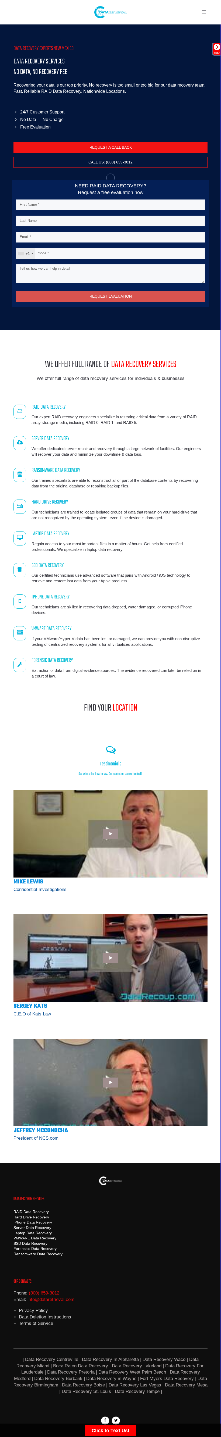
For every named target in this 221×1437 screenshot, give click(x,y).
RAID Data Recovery (31, 1212)
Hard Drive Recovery (31, 1217)
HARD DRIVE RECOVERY (50, 502)
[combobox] (25, 253)
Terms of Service (36, 1323)
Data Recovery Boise (83, 1385)
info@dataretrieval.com (50, 1299)
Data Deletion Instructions (45, 1317)
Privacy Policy (33, 1310)
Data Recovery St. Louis (86, 1391)
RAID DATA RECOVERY (48, 407)
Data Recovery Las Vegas (135, 1385)
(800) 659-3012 (44, 1293)
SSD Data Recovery (30, 1243)
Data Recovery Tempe (137, 1391)
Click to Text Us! (110, 1430)
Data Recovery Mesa (186, 1385)
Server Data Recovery (32, 1227)
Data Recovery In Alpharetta (110, 1359)
